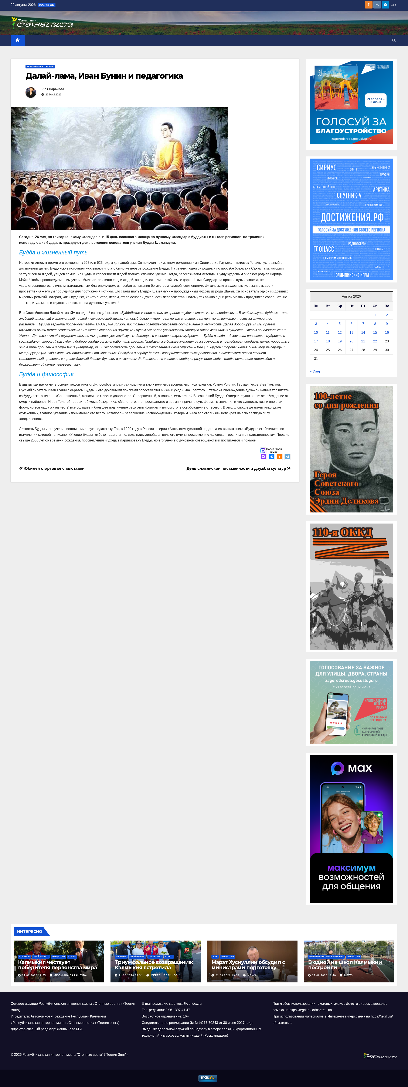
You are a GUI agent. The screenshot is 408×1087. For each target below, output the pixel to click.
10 (316, 332)
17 (316, 341)
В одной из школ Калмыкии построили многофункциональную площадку (345, 970)
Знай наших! (40, 956)
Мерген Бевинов (164, 975)
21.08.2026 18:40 (324, 975)
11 (328, 332)
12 (340, 332)
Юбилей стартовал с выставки (54, 468)
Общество (58, 956)
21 (363, 341)
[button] (394, 40)
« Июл (315, 371)
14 (363, 332)
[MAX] (263, 457)
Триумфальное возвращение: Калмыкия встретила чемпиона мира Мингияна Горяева (154, 970)
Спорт (72, 956)
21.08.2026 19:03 (227, 975)
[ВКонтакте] (271, 457)
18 (328, 341)
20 (351, 341)
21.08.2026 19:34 (131, 975)
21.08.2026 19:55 (34, 975)
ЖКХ (215, 956)
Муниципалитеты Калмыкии (326, 956)
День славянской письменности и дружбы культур (237, 468)
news (251, 975)
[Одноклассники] (279, 457)
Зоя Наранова (53, 89)
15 (375, 332)
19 (340, 341)
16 (387, 332)
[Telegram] (287, 457)
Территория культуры (40, 66)
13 (351, 332)
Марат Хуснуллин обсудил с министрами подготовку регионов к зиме (248, 967)
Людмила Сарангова (70, 975)
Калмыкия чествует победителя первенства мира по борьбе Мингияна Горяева (57, 967)
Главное (24, 956)
